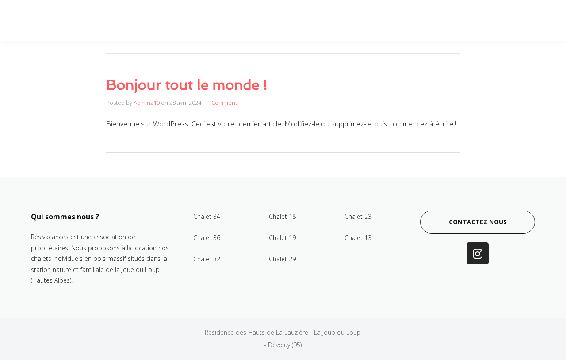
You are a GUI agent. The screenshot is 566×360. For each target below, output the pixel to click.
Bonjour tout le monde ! (187, 85)
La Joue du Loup (268, 20)
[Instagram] (478, 253)
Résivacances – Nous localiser (473, 20)
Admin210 (147, 103)
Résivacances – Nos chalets (360, 20)
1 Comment (222, 103)
